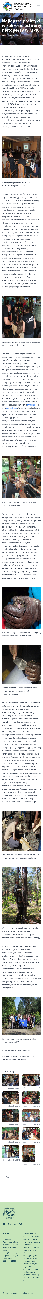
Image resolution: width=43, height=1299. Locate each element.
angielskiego (11, 408)
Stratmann (32, 405)
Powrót (9, 1177)
